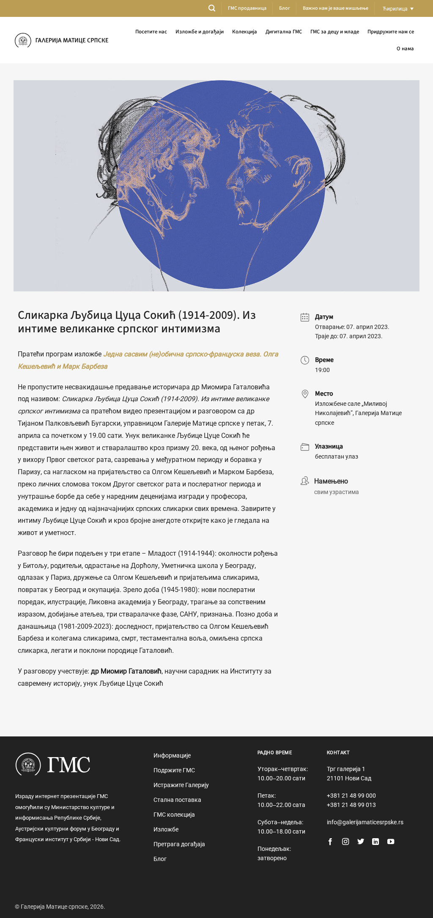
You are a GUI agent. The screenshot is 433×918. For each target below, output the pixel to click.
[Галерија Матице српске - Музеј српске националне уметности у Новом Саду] (61, 40)
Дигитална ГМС (284, 31)
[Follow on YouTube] (390, 842)
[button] (211, 8)
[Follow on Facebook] (330, 842)
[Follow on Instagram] (345, 842)
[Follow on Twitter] (360, 842)
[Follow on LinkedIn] (375, 842)
